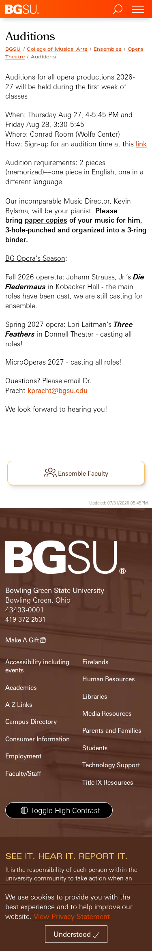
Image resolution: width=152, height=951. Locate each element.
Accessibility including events (37, 666)
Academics (21, 687)
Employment (23, 756)
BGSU (13, 49)
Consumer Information (37, 739)
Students (95, 748)
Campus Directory (31, 722)
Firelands (95, 662)
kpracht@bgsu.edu (58, 390)
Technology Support (111, 765)
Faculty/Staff (23, 773)
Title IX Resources (107, 782)
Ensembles (108, 49)
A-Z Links (18, 704)
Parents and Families (111, 730)
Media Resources (107, 713)
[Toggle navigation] (138, 9)
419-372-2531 (25, 619)
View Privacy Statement (72, 916)
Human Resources (108, 679)
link (141, 144)
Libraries (94, 696)
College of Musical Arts (57, 49)
